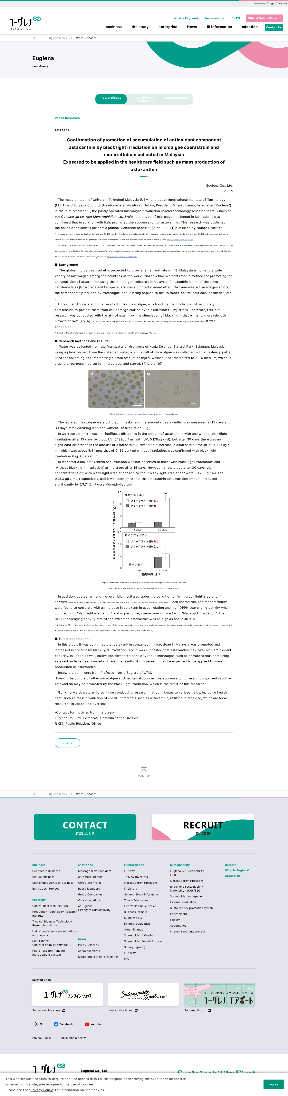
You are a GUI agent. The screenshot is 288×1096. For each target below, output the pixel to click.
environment (178, 913)
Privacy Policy (42, 1037)
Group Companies (90, 894)
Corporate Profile (89, 882)
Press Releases (88, 945)
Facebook (66, 1024)
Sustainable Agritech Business (52, 882)
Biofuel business (43, 876)
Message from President (94, 871)
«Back (67, 743)
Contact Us (274, 27)
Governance (178, 925)
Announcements (176, 97)
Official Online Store (262, 18)
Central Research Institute (50, 905)
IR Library (130, 888)
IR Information (219, 27)
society (175, 919)
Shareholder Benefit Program (144, 941)
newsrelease (111, 97)
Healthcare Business (46, 871)
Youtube (96, 1024)
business (114, 27)
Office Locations (89, 900)
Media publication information (98, 956)
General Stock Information (142, 894)
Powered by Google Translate (270, 3)
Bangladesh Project (45, 888)
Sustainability (214, 18)
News (192, 27)
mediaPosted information (144, 99)
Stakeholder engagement (187, 896)
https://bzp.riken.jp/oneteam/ (180, 240)
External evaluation (137, 923)
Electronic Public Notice (140, 906)
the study (140, 27)
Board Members (89, 888)
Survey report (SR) (137, 947)
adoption (250, 27)
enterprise (167, 27)
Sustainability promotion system (192, 908)
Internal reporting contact (187, 931)
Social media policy (73, 1037)
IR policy (130, 952)
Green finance (133, 929)
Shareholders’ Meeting (139, 935)
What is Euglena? (186, 18)
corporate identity (90, 876)
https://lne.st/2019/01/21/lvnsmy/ (122, 256)
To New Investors (136, 876)
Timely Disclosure (136, 900)
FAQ (127, 958)
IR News (129, 871)
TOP (35, 38)
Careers (230, 864)
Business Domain (135, 911)
